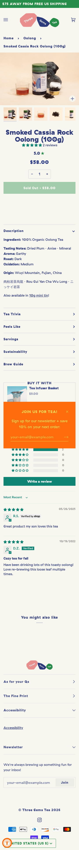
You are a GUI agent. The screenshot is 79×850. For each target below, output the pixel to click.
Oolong (29, 38)
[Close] (69, 409)
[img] (13, 509)
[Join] (62, 436)
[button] (32, 145)
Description (14, 231)
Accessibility (13, 728)
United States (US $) (28, 843)
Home (9, 38)
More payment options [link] (39, 215)
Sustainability (15, 352)
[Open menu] (10, 20)
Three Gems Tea (36, 810)
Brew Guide (13, 364)
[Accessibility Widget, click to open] (7, 843)
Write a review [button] (39, 481)
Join (64, 782)
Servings (11, 339)
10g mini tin (38, 295)
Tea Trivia (12, 314)
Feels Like (12, 326)
